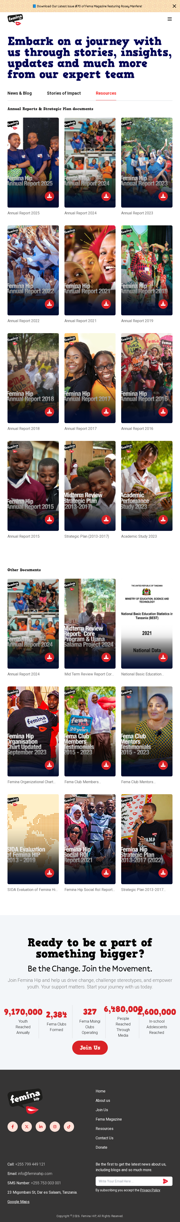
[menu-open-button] (169, 19)
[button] (174, 6)
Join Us (90, 1048)
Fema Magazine (109, 1119)
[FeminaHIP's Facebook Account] (13, 1126)
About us (103, 1100)
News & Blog (20, 93)
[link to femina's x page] (27, 1126)
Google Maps (19, 1202)
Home (100, 1091)
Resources (106, 93)
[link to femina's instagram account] (55, 1126)
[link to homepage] (15, 19)
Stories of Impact (64, 93)
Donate (101, 1147)
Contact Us (104, 1138)
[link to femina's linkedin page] (41, 1126)
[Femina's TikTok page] (69, 1126)
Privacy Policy (150, 1190)
